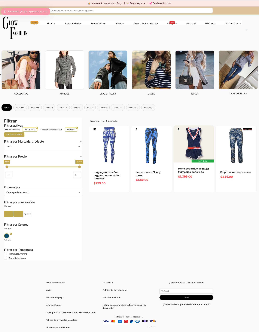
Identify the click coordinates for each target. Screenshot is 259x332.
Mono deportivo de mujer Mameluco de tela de (193, 170)
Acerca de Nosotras (55, 282)
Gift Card (191, 23)
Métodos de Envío (112, 297)
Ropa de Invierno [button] (17, 258)
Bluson (195, 93)
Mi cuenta (108, 282)
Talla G (90, 107)
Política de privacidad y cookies (61, 320)
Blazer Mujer (108, 93)
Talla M (77, 107)
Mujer (34, 23)
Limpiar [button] (7, 206)
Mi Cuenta (210, 23)
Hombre (51, 23)
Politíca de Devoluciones (115, 290)
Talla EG (103, 107)
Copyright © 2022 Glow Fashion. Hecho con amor (71, 312)
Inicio (48, 290)
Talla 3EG (133, 107)
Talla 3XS (20, 107)
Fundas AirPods (72, 23)
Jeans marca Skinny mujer (148, 173)
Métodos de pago (54, 297)
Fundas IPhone (98, 23)
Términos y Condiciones (58, 327)
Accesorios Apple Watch (146, 23)
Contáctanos (235, 23)
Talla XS (49, 107)
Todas (6, 107)
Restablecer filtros (14, 134)
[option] (64, 75)
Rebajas (171, 23)
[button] (8, 214)
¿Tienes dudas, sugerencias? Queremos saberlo (186, 304)
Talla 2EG (118, 107)
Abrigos (64, 93)
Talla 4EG (148, 107)
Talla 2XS (35, 107)
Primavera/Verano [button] (18, 253)
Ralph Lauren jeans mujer (235, 172)
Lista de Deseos (53, 305)
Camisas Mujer (238, 93)
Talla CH (63, 107)
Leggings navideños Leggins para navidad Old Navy (107, 175)
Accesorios (21, 93)
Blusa (151, 93)
